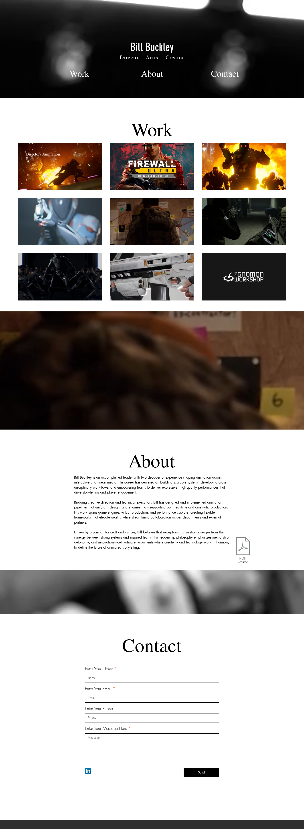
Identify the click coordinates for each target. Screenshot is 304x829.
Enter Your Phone (99, 708)
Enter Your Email (98, 689)
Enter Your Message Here (106, 728)
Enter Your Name (99, 669)
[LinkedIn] (88, 771)
